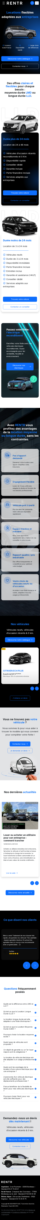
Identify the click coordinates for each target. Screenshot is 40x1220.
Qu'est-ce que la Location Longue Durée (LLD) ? (17, 1012)
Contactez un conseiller (20, 307)
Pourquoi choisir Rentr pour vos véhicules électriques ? (16, 1097)
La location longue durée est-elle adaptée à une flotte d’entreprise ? (17, 1020)
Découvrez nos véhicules (19, 1140)
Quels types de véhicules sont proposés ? (15, 1043)
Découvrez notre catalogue (19, 59)
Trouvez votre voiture (20, 299)
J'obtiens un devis (20, 698)
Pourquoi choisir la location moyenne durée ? (18, 1035)
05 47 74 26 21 (13, 1189)
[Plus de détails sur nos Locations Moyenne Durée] (20, 222)
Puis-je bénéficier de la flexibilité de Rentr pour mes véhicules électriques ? (18, 1088)
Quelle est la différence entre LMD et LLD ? (18, 1005)
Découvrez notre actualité (18, 893)
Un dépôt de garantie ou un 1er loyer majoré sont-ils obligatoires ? (18, 1051)
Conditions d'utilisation (19, 1212)
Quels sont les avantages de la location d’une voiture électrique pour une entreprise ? (18, 1069)
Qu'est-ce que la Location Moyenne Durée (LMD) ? (17, 1028)
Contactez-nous (18, 66)
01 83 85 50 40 (30, 1194)
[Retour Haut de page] (33, 1213)
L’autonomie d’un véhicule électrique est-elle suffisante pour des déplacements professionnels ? (18, 1079)
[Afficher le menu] (3, 3)
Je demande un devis (18, 751)
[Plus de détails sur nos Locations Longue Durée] (20, 120)
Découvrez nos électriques (19, 366)
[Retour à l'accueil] (14, 3)
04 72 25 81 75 (21, 1199)
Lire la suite (10, 873)
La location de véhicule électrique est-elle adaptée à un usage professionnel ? (18, 1059)
